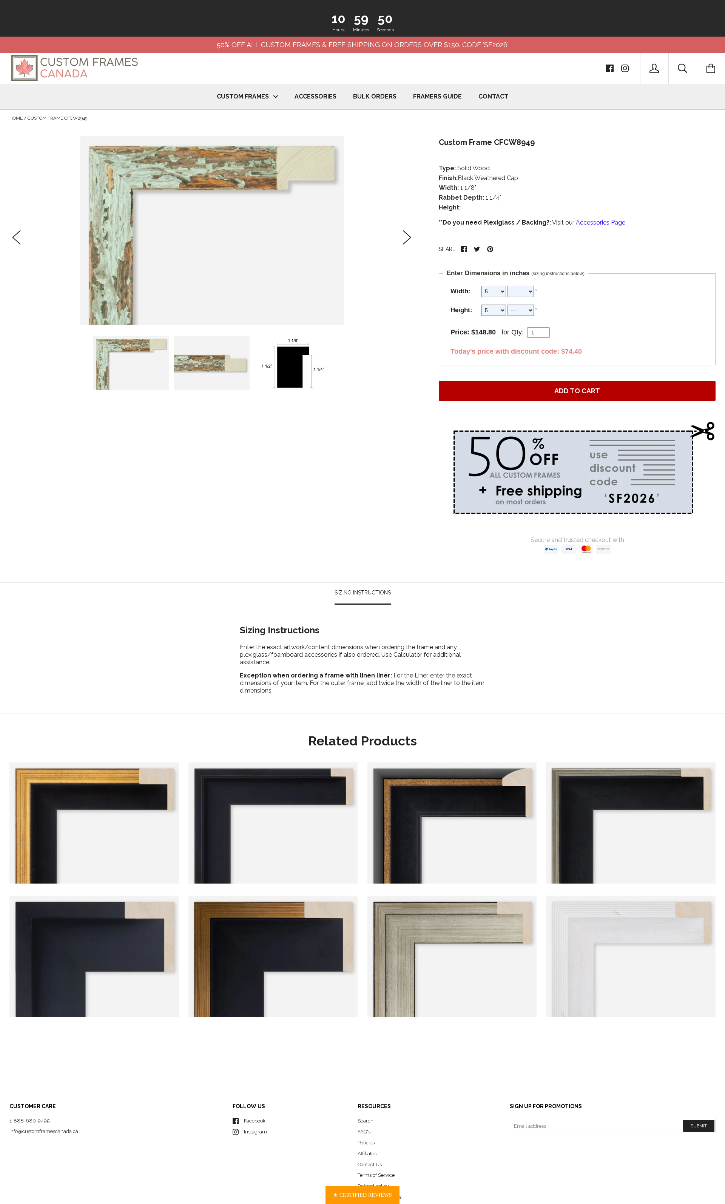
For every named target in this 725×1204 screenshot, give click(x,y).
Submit (699, 1126)
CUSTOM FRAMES (243, 96)
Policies (366, 1142)
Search (365, 1121)
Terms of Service (376, 1175)
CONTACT (493, 96)
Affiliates (367, 1153)
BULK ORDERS (374, 96)
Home (16, 118)
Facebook (254, 1121)
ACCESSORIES (315, 96)
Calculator (408, 654)
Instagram (255, 1132)
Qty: (517, 332)
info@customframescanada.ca (43, 1131)
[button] (362, 1195)
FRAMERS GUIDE (437, 96)
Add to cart (577, 391)
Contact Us (370, 1164)
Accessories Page (600, 222)
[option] (212, 230)
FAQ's (364, 1132)
